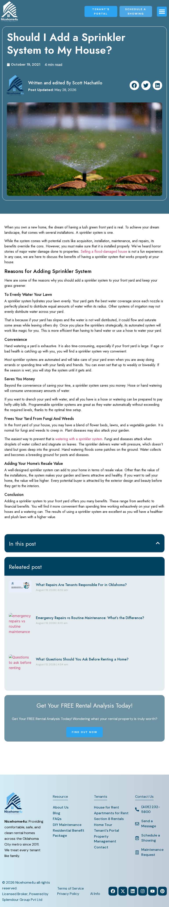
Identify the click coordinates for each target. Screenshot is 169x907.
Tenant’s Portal (106, 830)
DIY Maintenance (67, 824)
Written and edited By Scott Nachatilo (65, 83)
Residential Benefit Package (68, 833)
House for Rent (106, 807)
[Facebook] (112, 891)
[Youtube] (152, 891)
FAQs (57, 818)
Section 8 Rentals (109, 818)
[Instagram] (142, 891)
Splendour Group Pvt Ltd (22, 899)
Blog (56, 813)
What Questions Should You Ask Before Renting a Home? (82, 659)
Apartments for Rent (111, 813)
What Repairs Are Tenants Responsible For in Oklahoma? (81, 584)
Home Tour (103, 824)
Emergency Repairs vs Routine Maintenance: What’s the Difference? (90, 617)
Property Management (105, 839)
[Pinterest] (162, 891)
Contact (101, 847)
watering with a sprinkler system (78, 438)
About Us (60, 807)
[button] (162, 12)
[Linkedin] (132, 891)
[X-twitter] (122, 891)
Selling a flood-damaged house (104, 251)
